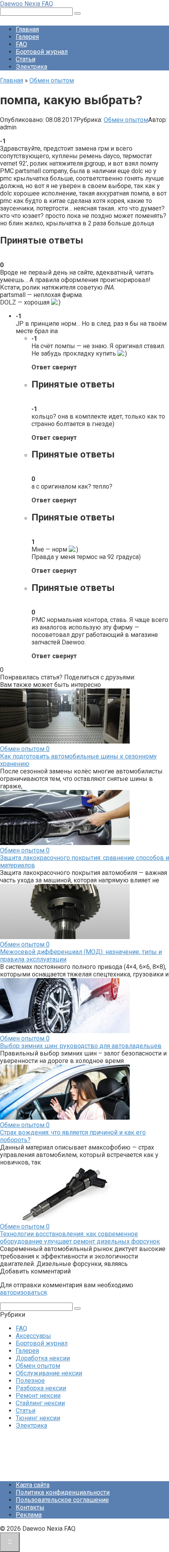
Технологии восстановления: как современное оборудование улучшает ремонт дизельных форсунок (80, 1237)
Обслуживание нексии (49, 1373)
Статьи (25, 59)
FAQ (21, 44)
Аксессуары (33, 1336)
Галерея (27, 37)
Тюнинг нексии (38, 1418)
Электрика (31, 66)
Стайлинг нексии (40, 1403)
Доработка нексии (43, 1358)
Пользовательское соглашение (62, 1500)
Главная (27, 29)
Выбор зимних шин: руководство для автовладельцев (81, 1046)
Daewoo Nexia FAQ (26, 3)
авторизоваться (23, 1292)
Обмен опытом (126, 120)
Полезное (30, 1380)
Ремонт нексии (38, 1395)
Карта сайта (33, 1485)
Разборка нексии (41, 1388)
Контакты (30, 1507)
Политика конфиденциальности (63, 1492)
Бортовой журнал (42, 51)
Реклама (29, 1515)
